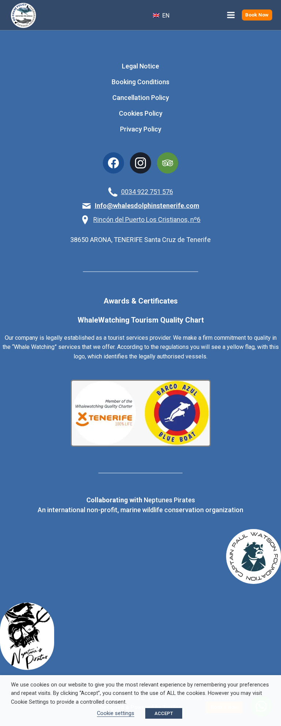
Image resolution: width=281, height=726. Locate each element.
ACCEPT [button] (163, 713)
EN (165, 15)
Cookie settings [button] (115, 713)
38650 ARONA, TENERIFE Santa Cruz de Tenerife (140, 239)
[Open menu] (230, 15)
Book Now (257, 15)
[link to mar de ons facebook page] (113, 163)
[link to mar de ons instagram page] (140, 163)
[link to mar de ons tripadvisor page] (167, 163)
